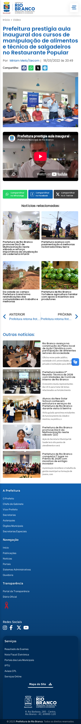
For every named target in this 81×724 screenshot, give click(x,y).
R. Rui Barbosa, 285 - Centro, (40, 712)
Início (6, 20)
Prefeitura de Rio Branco (29, 721)
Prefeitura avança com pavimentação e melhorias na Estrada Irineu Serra (58, 244)
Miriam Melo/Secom (24, 60)
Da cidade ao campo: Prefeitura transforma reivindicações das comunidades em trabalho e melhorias (20, 296)
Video (17, 20)
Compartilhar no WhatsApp (17, 194)
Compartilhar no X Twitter (68, 194)
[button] (24, 67)
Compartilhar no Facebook (42, 194)
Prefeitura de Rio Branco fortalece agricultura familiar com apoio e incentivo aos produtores (59, 295)
